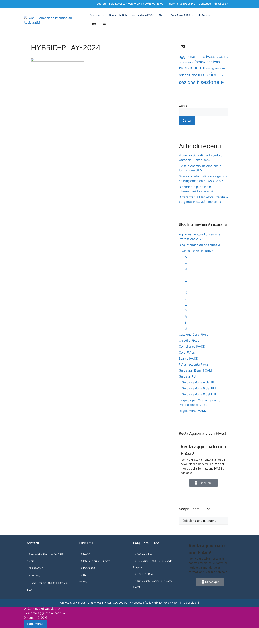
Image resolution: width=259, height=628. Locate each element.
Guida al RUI (187, 376)
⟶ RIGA (84, 581)
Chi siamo (95, 15)
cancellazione (222, 57)
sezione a (213, 74)
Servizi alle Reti (118, 15)
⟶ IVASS (84, 554)
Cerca (183, 105)
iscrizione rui (192, 67)
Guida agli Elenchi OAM (195, 370)
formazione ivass (208, 62)
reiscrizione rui (190, 75)
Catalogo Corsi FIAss (193, 334)
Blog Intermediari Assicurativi (199, 245)
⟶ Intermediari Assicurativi (94, 561)
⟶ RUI (83, 574)
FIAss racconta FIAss (193, 364)
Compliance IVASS (192, 346)
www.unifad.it (142, 602)
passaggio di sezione (215, 69)
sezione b (189, 82)
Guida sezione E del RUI (199, 394)
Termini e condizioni (186, 602)
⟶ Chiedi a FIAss (143, 574)
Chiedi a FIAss (189, 340)
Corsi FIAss (187, 352)
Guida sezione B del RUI (199, 388)
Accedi (206, 15)
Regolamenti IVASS (192, 411)
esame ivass (186, 62)
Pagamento (35, 624)
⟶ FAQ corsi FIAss (143, 554)
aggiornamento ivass (197, 56)
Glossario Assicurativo (197, 251)
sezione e (212, 82)
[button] (104, 24)
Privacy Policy (162, 602)
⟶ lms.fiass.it (87, 567)
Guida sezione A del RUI (199, 382)
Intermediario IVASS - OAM (146, 15)
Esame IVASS (188, 358)
